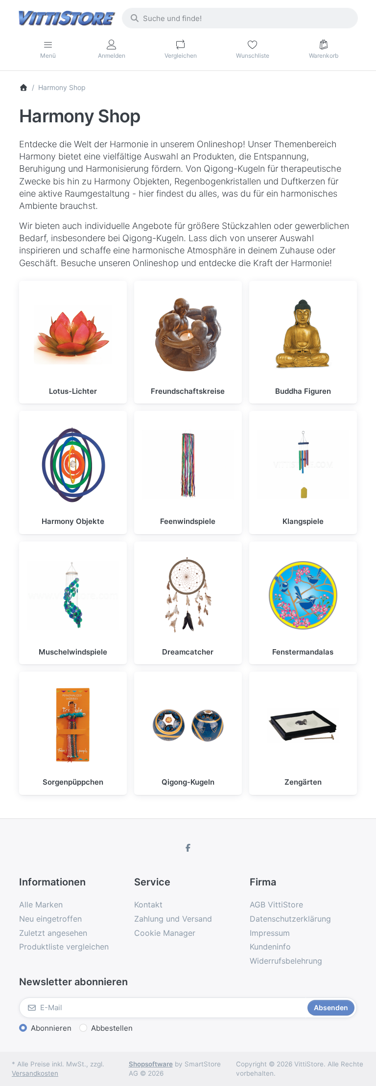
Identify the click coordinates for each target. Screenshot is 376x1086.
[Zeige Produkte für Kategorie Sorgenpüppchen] (73, 725)
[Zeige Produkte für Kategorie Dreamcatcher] (188, 595)
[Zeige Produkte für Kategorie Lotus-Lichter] (73, 335)
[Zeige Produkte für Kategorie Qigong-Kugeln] (188, 725)
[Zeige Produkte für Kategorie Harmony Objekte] (73, 465)
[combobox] (240, 18)
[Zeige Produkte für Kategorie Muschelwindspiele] (73, 595)
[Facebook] (188, 848)
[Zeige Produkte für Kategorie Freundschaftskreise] (188, 335)
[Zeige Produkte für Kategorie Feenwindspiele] (188, 465)
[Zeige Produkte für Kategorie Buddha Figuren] (303, 335)
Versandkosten (35, 1073)
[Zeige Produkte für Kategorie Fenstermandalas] (303, 595)
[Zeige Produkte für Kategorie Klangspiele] (303, 465)
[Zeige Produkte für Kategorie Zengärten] (303, 725)
